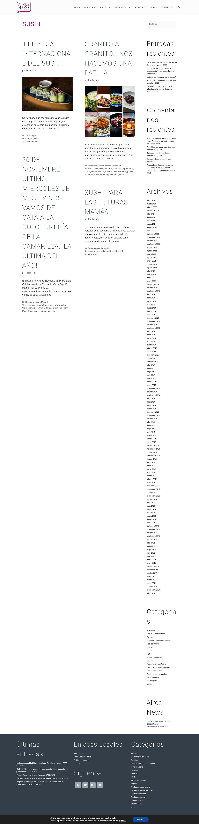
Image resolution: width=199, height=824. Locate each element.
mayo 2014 (151, 469)
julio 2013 (151, 503)
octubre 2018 (152, 325)
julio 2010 (151, 593)
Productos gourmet (154, 657)
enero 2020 (151, 281)
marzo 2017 (151, 378)
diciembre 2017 (153, 355)
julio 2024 (151, 214)
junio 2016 (151, 402)
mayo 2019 (151, 301)
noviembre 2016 (153, 388)
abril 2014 (151, 472)
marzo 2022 (151, 254)
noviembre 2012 (153, 529)
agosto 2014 (152, 459)
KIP (86, 172)
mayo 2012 (151, 550)
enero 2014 (151, 482)
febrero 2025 (152, 207)
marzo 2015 (151, 435)
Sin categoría (31, 136)
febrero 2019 (152, 311)
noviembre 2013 (153, 489)
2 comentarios (31, 142)
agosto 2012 (152, 540)
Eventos (150, 637)
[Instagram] (93, 785)
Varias (149, 684)
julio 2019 (151, 294)
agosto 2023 (152, 247)
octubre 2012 (152, 533)
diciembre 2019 (153, 284)
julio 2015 (151, 422)
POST (149, 654)
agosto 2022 (152, 251)
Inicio (76, 7)
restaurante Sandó (93, 175)
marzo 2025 (151, 204)
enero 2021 (151, 261)
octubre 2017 (152, 358)
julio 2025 (151, 201)
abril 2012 (151, 553)
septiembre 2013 (153, 496)
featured (29, 138)
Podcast (140, 7)
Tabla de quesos (47, 311)
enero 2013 (151, 523)
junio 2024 (151, 217)
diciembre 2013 (153, 486)
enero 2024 (151, 231)
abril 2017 (151, 375)
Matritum (122, 172)
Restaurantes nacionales (157, 674)
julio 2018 (151, 331)
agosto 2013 (152, 499)
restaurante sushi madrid (99, 251)
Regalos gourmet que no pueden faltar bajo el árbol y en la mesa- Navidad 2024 (160, 89)
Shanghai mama (110, 175)
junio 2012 (151, 546)
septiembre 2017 (153, 362)
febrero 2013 (152, 519)
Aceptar (140, 819)
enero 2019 (151, 315)
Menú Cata (27, 311)
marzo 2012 (151, 556)
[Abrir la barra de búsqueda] (179, 7)
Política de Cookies (81, 760)
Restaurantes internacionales (158, 667)
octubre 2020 (152, 264)
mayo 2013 (151, 509)
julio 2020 (151, 271)
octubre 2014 (152, 452)
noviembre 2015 (153, 415)
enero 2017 (151, 385)
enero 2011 (151, 583)
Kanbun (129, 169)
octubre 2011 (152, 573)
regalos (150, 661)
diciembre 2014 (153, 446)
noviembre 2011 (153, 570)
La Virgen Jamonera (58, 308)
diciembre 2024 (153, 211)
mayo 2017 (151, 372)
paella (130, 172)
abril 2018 (151, 341)
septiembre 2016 (153, 395)
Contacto (167, 7)
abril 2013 (151, 513)
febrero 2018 (152, 348)
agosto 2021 (152, 258)
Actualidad (92, 166)
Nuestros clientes (96, 7)
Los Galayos (111, 172)
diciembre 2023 (153, 234)
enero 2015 (151, 442)
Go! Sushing (119, 169)
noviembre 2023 (153, 237)
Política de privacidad (82, 757)
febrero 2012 (152, 560)
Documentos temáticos (156, 634)
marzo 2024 (151, 224)
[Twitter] (85, 785)
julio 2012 (151, 543)
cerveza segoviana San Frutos (39, 305)
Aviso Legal (78, 753)
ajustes (122, 820)
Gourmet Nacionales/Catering (158, 641)
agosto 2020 (152, 268)
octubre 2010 (152, 587)
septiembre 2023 (153, 244)
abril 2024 (151, 221)
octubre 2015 (152, 419)
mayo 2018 (151, 338)
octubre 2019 (152, 288)
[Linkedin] (100, 785)
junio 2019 (151, 298)
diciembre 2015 (153, 412)
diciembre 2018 (153, 318)
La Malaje (99, 172)
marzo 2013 (151, 516)
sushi (36, 138)
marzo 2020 (151, 274)
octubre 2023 (152, 241)
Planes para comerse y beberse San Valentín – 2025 (37, 778)
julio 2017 (151, 365)
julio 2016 (151, 399)
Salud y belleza (153, 677)
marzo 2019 (151, 308)
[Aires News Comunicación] (24, 7)
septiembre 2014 (153, 456)
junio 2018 (151, 335)
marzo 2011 (151, 580)
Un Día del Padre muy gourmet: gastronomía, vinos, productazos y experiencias (160, 71)
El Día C (58, 305)
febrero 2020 (152, 278)
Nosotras (121, 7)
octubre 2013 (152, 493)
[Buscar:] (162, 24)
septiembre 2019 (153, 291)
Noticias (150, 647)
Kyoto (91, 172)
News (153, 7)
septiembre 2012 (153, 536)
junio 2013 (151, 506)
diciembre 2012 (153, 526)
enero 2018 (151, 352)
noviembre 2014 (153, 449)
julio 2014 (151, 462)
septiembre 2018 (153, 328)
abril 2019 (151, 305)
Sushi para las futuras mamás (106, 202)
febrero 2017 (152, 382)
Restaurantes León (154, 671)
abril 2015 (151, 432)
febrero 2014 (152, 479)
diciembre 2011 (153, 566)
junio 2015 (151, 425)
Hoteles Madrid (153, 644)
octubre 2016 (152, 392)
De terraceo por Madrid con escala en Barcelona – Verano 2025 (41, 763)
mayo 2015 (151, 429)
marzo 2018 (151, 345)
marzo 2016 (151, 409)
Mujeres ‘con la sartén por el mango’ (161, 77)
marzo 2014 (151, 476)
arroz (90, 169)
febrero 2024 (152, 227)
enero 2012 (151, 563)
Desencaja (98, 169)
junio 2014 (151, 466)
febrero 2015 (152, 439)
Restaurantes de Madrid (109, 166)
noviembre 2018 (153, 321)
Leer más (54, 128)
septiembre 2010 (153, 590)
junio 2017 (151, 368)
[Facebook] (78, 785)
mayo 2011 (151, 576)
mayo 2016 (151, 405)
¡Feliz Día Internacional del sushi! (46, 53)
